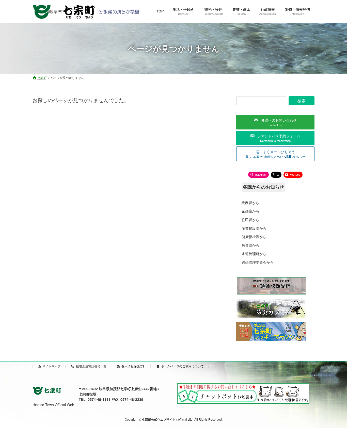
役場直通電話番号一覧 (91, 366)
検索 (301, 101)
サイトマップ (51, 366)
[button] (275, 122)
